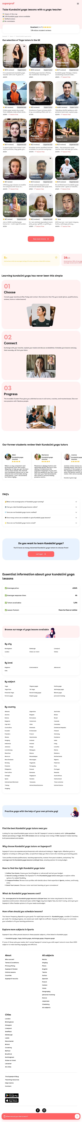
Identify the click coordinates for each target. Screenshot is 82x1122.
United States (58, 785)
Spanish (45, 978)
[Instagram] (44, 1110)
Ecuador (7, 730)
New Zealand (9, 759)
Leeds (7, 1038)
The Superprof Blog (12, 1076)
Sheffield (8, 1031)
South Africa (58, 775)
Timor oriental (58, 782)
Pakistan (57, 762)
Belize (56, 714)
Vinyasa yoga (34, 686)
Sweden (32, 779)
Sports (11, 36)
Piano (44, 966)
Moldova (57, 753)
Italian (44, 985)
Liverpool (57, 648)
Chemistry (46, 1004)
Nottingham (9, 1057)
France (32, 734)
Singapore (33, 775)
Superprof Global (11, 969)
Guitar (44, 975)
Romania (32, 772)
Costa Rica (8, 727)
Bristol (7, 1044)
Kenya (31, 746)
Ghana (7, 737)
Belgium (32, 714)
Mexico (32, 753)
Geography (46, 991)
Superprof (4, 36)
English (44, 969)
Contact (8, 1086)
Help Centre (9, 1083)
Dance (44, 998)
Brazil (56, 718)
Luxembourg (8, 750)
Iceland (32, 740)
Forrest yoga (9, 696)
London (7, 651)
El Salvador (33, 730)
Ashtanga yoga (59, 689)
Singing (45, 962)
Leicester (8, 1063)
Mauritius (8, 753)
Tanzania (32, 782)
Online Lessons (10, 972)
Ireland (32, 743)
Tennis (44, 972)
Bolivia (7, 718)
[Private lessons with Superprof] (8, 3)
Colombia (57, 724)
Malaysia (32, 750)
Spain (6, 779)
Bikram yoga (58, 692)
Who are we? (9, 959)
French (44, 982)
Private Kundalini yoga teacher (23, 36)
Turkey (7, 785)
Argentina (33, 711)
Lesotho (56, 746)
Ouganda (32, 762)
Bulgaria (7, 721)
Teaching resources (12, 1080)
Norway (7, 762)
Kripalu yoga (33, 696)
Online (56, 651)
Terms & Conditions (12, 962)
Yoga (6, 686)
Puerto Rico (8, 772)
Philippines (8, 769)
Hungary (7, 740)
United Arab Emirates (36, 785)
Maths (44, 959)
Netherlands (58, 756)
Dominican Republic (60, 727)
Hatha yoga (58, 686)
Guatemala (33, 737)
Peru (55, 766)
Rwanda (56, 772)
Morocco (7, 756)
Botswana (33, 718)
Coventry (8, 1047)
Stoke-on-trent (34, 651)
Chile (31, 724)
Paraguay (33, 766)
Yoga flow (8, 689)
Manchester (9, 1041)
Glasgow (8, 1025)
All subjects (46, 1007)
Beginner (7, 667)
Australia (57, 711)
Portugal (57, 769)
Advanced (57, 667)
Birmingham (8, 648)
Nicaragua (33, 759)
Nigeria (56, 759)
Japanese (45, 1001)
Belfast (7, 1051)
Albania (7, 711)
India (55, 740)
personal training (59, 696)
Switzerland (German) (11, 782)
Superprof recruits (11, 978)
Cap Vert (7, 724)
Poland (32, 769)
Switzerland (58, 779)
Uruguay (7, 788)
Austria (7, 714)
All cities (8, 1067)
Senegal (7, 775)
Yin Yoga (32, 689)
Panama (7, 766)
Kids (6, 670)
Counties (8, 975)
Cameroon (33, 721)
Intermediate (34, 667)
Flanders (7, 734)
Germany (57, 734)
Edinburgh (33, 648)
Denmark (32, 727)
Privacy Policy (10, 966)
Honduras (57, 737)
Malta (56, 750)
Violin (44, 988)
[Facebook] (38, 1110)
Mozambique (33, 756)
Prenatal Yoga (9, 692)
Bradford (8, 1054)
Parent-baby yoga (35, 692)
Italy (55, 743)
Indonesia (8, 743)
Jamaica (7, 746)
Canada (56, 721)
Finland (56, 730)
